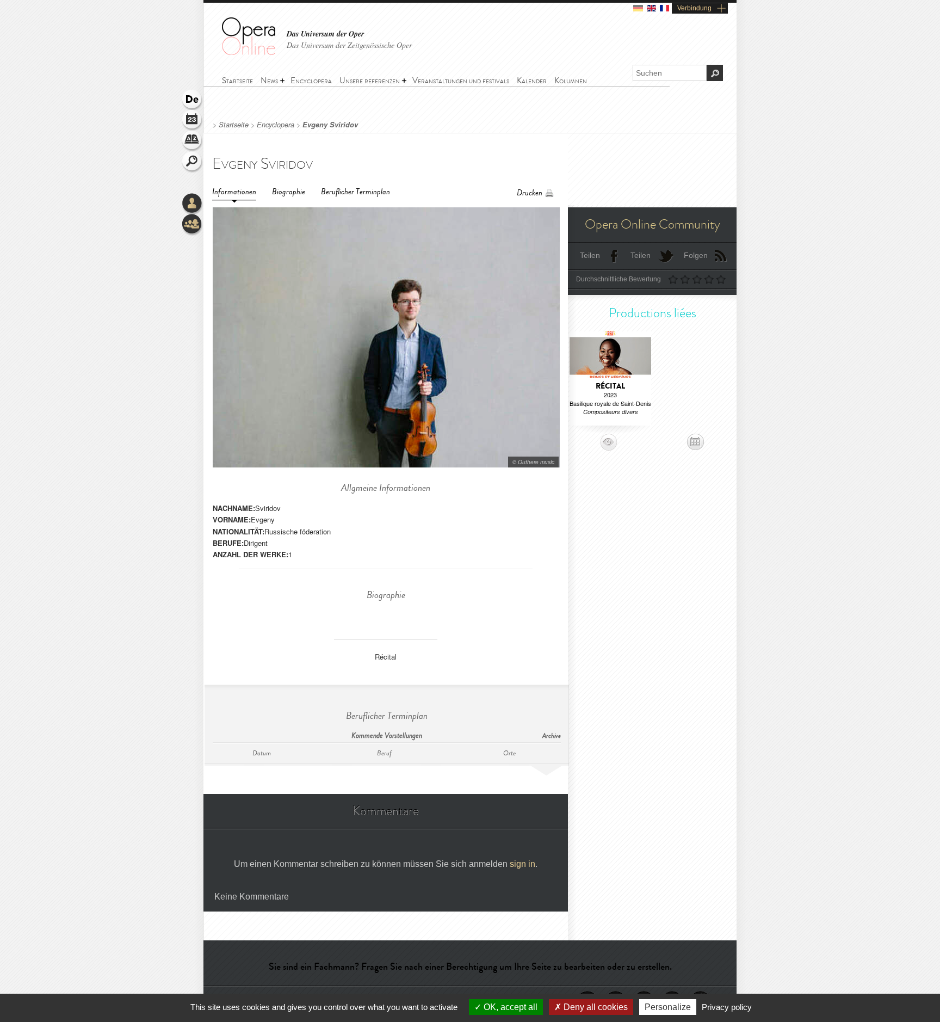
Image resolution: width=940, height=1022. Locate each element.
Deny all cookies (594, 1007)
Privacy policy (727, 1007)
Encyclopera (275, 125)
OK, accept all (509, 1007)
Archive (551, 736)
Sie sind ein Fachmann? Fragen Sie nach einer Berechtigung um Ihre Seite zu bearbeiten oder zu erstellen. (470, 966)
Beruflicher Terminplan (355, 192)
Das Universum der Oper (325, 34)
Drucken (529, 193)
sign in (522, 864)
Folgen (696, 255)
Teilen (590, 255)
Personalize (668, 1007)
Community (192, 225)
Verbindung (694, 8)
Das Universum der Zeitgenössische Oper (349, 45)
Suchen (192, 162)
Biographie (288, 192)
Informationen (234, 192)
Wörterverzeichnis (192, 141)
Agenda (192, 121)
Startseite (234, 125)
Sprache (192, 100)
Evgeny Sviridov (330, 125)
